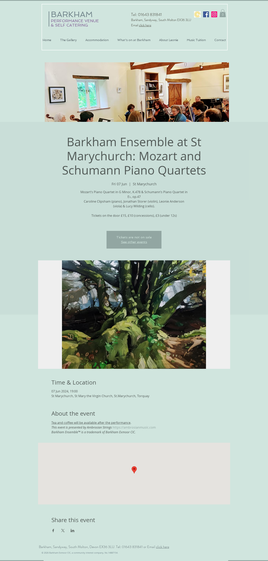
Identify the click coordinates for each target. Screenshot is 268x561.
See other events (134, 242)
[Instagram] (214, 14)
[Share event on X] (63, 530)
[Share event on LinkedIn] (72, 530)
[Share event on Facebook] (53, 530)
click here (145, 25)
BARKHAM (72, 14)
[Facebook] (206, 14)
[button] (222, 13)
